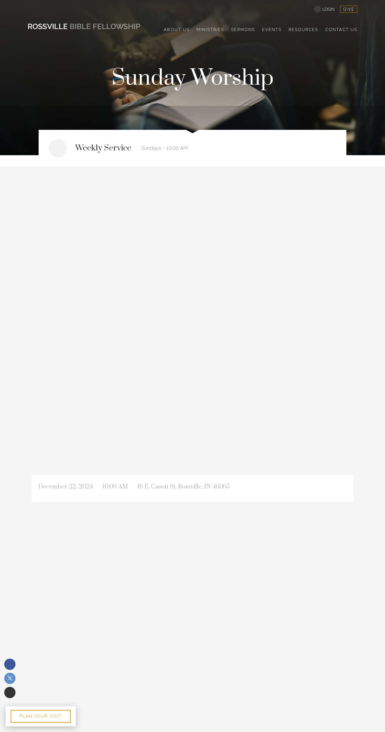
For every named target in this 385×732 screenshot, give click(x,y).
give (348, 9)
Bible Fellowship (84, 26)
